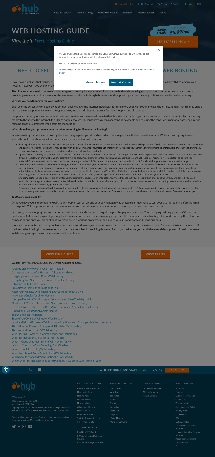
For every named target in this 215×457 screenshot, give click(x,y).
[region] (108, 68)
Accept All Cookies (121, 82)
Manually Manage (95, 82)
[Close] (158, 49)
